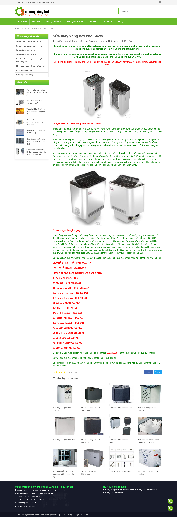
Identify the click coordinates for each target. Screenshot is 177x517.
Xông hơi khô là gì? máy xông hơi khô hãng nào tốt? (36, 111)
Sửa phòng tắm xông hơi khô (29, 46)
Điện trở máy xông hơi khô (120, 471)
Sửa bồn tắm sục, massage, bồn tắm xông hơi (30, 60)
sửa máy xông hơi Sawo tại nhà (143, 235)
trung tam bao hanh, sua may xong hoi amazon (137, 490)
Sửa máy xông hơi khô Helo (64, 440)
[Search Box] (159, 11)
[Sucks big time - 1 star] (54, 372)
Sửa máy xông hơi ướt (26, 50)
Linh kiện (93, 22)
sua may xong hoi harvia (113, 493)
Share (149, 372)
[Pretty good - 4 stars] (62, 372)
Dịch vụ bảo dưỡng (75, 22)
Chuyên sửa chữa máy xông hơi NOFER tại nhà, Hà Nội (36, 141)
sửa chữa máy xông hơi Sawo (76, 124)
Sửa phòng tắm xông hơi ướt (29, 41)
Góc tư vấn (107, 22)
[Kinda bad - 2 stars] (56, 372)
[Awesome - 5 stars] (64, 372)
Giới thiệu (36, 22)
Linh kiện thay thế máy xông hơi (30, 66)
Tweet (159, 372)
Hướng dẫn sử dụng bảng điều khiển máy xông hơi (35, 122)
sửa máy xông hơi (110, 490)
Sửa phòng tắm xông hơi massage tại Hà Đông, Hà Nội (63, 474)
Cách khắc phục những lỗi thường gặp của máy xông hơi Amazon (36, 152)
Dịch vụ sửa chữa (53, 22)
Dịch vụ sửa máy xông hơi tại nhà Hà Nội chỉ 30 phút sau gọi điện (36, 92)
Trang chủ (22, 22)
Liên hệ (120, 22)
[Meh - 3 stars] (59, 372)
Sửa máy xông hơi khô (26, 54)
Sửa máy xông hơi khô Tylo (120, 408)
